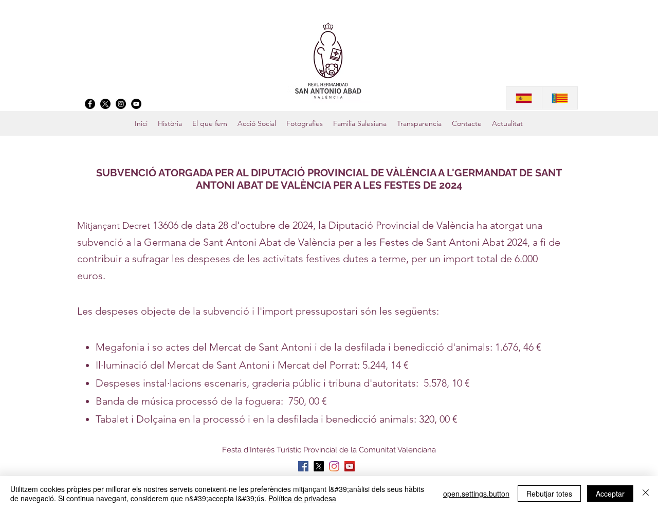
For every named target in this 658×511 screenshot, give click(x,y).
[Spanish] (524, 98)
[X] (105, 104)
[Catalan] (560, 98)
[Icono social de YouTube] (349, 466)
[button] (360, 123)
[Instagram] (121, 104)
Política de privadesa (302, 498)
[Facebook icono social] (303, 466)
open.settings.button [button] (476, 493)
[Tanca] (645, 493)
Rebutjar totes (549, 493)
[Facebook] (90, 104)
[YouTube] (136, 104)
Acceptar (610, 493)
